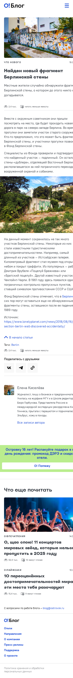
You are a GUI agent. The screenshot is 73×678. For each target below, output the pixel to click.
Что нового (12, 62)
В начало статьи (20, 337)
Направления (12, 634)
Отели (8, 628)
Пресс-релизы (13, 644)
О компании (12, 639)
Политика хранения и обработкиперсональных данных (24, 669)
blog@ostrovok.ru (53, 608)
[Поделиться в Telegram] (21, 368)
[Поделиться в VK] (9, 368)
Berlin (15, 345)
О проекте (11, 655)
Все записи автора (31, 422)
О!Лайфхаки (12, 570)
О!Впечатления (15, 536)
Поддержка (11, 650)
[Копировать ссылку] (33, 368)
